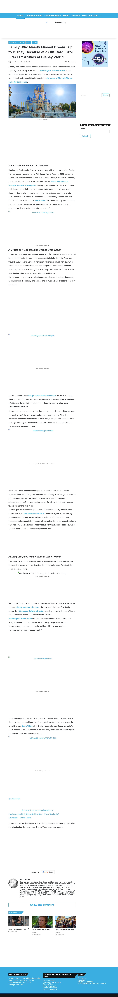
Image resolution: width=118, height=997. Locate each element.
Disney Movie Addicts (52, 982)
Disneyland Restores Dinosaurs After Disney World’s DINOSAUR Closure (64, 931)
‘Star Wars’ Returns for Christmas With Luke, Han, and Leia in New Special (41, 931)
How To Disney (49, 986)
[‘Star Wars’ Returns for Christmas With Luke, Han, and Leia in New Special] (42, 922)
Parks (66, 15)
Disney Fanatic (49, 980)
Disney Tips (48, 984)
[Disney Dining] (59, 28)
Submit (85, 136)
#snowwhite (27, 810)
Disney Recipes (52, 15)
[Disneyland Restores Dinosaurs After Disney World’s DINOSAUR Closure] (65, 922)
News (20, 15)
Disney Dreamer (50, 988)
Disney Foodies (34, 15)
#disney (49, 810)
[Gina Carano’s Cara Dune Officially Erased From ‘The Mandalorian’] (18, 921)
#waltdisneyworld (15, 814)
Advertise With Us (85, 982)
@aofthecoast (14, 799)
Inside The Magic (50, 989)
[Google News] (48, 872)
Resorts (76, 15)
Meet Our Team (90, 15)
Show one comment (42, 904)
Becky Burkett (15, 62)
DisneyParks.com (15, 984)
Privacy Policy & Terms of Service (92, 984)
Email (82, 129)
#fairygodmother (39, 810)
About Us (81, 980)
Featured (21, 42)
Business (12, 42)
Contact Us (82, 978)
